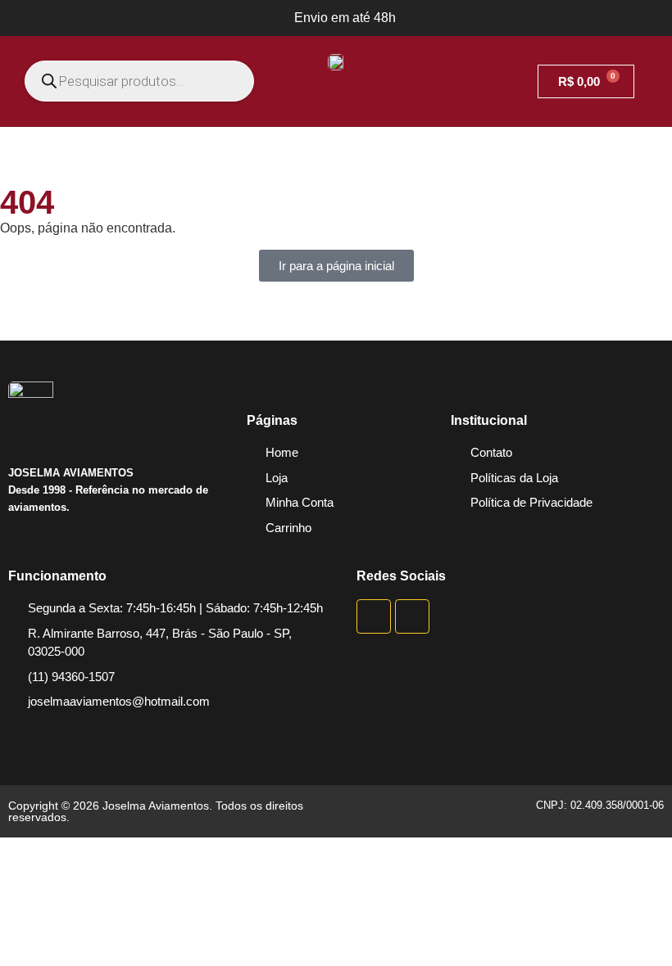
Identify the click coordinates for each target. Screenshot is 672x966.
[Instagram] (373, 616)
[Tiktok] (412, 616)
